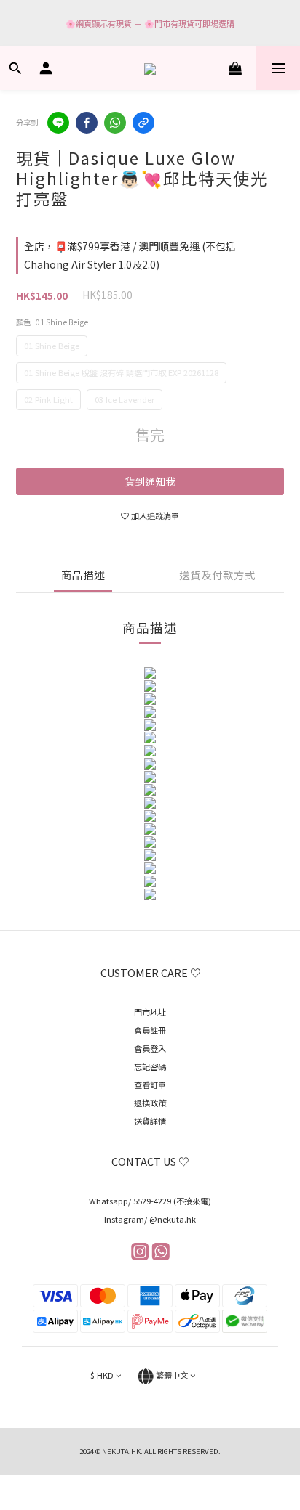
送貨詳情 (150, 1121)
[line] (58, 123)
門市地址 (150, 1012)
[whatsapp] (115, 123)
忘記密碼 (150, 1066)
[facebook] (87, 123)
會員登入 (150, 1048)
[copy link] (143, 123)
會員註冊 (150, 1030)
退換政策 (150, 1103)
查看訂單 (150, 1084)
